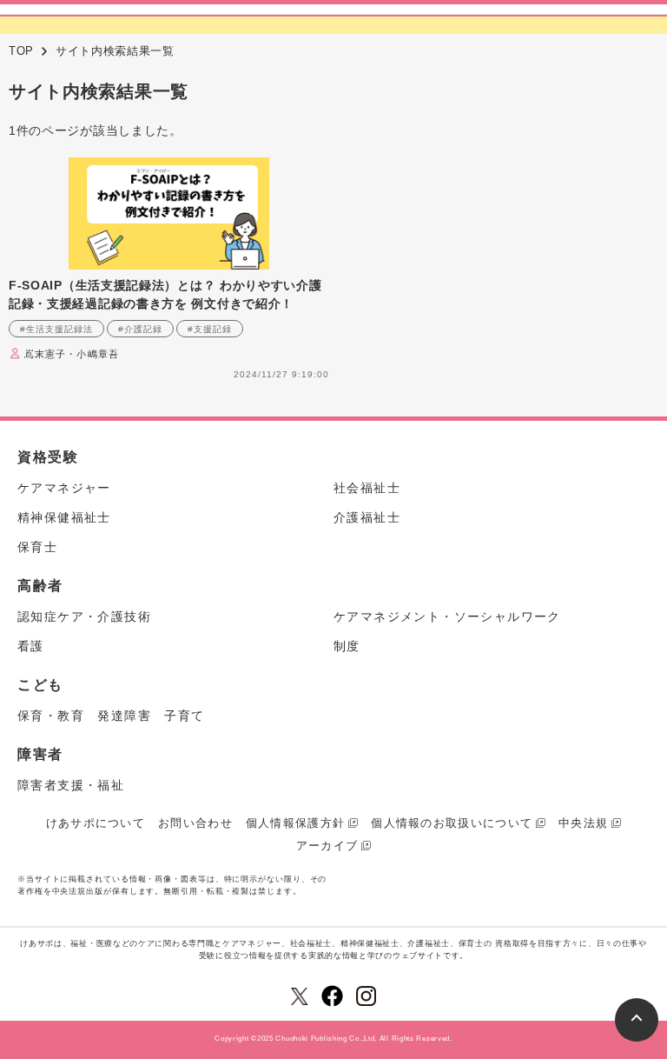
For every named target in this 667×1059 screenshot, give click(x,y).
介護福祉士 (367, 517)
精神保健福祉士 (64, 517)
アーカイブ (327, 845)
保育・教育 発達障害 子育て (111, 716)
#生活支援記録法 (56, 329)
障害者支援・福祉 (70, 785)
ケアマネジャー (64, 488)
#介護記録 (140, 329)
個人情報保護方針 (295, 822)
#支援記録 (210, 329)
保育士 (37, 547)
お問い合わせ (195, 822)
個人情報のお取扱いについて (451, 822)
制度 (347, 646)
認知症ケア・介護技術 (84, 616)
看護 (30, 646)
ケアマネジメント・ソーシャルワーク (447, 616)
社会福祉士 (367, 488)
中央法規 (583, 822)
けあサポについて (95, 822)
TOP (21, 50)
